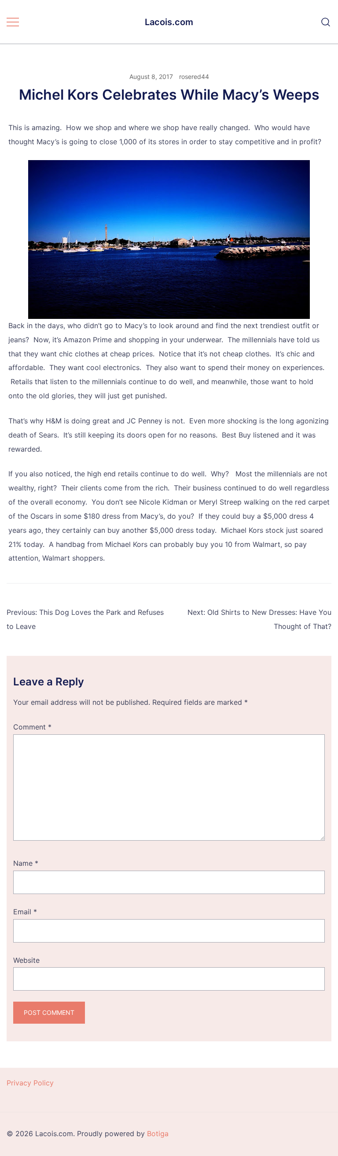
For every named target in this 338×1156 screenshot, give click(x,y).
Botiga (158, 1133)
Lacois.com (169, 22)
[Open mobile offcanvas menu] (13, 22)
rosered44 (194, 76)
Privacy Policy (30, 1082)
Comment (32, 726)
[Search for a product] (325, 22)
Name (25, 863)
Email (25, 911)
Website (26, 960)
